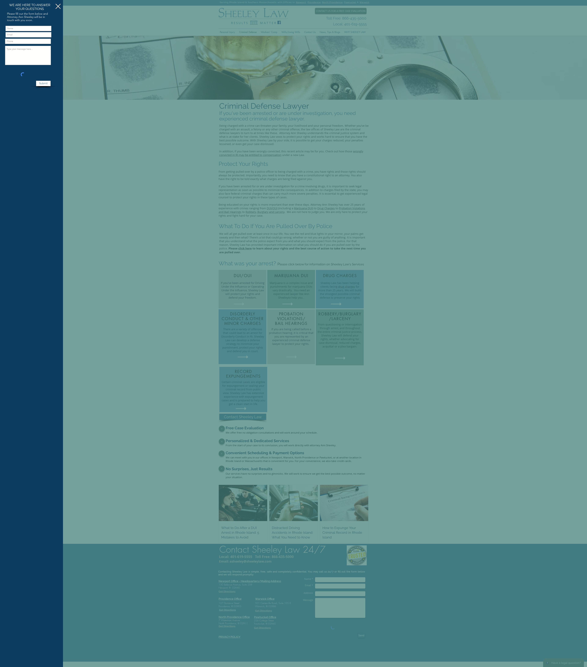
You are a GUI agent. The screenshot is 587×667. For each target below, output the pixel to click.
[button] (58, 6)
